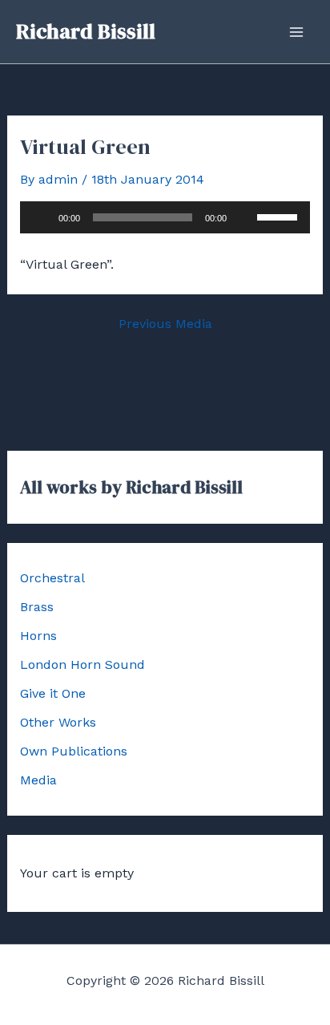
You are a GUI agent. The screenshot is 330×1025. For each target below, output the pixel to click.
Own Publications (73, 751)
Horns (38, 635)
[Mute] (244, 217)
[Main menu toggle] (296, 32)
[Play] (41, 217)
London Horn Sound (82, 664)
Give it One (53, 693)
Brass (37, 606)
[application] (165, 217)
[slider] (279, 215)
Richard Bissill (85, 31)
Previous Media (165, 324)
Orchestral (52, 577)
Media (38, 780)
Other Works (58, 722)
